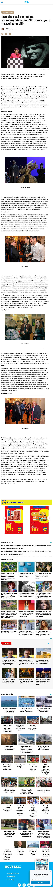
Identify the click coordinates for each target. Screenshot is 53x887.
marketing (10, 880)
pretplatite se (11, 876)
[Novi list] (26, 2)
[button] (49, 518)
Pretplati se (40, 882)
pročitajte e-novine (13, 873)
